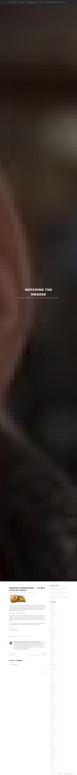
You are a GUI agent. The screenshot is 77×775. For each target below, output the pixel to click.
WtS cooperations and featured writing (55, 2)
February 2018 (52, 771)
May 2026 (52, 606)
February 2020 (52, 728)
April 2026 (52, 608)
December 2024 (53, 631)
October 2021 (52, 689)
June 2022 (52, 674)
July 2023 (51, 654)
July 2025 (51, 617)
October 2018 (52, 755)
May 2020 (52, 722)
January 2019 (52, 749)
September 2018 (53, 757)
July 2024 (51, 639)
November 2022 (53, 670)
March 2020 (52, 726)
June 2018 (52, 763)
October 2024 (52, 635)
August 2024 (52, 637)
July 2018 (51, 761)
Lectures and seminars (31, 2)
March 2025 (52, 625)
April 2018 (52, 767)
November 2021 (53, 687)
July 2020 (51, 718)
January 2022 (52, 683)
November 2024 (53, 633)
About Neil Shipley (13, 2)
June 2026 (52, 604)
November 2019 (53, 734)
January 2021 (52, 707)
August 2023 (52, 652)
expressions (14, 636)
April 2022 (52, 678)
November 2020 (53, 711)
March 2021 (52, 703)
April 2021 (51, 701)
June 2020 (52, 720)
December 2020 (53, 709)
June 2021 (52, 697)
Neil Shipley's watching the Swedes (27, 592)
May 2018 (51, 765)
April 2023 (52, 660)
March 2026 (52, 610)
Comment (42, 671)
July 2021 (51, 695)
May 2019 (51, 742)
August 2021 (52, 693)
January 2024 (52, 648)
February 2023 (52, 664)
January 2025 (52, 629)
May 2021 (51, 699)
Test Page (42, 2)
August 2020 (52, 716)
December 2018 (53, 751)
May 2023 (52, 658)
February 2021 (52, 705)
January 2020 (52, 730)
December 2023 (53, 650)
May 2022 (52, 676)
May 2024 (52, 643)
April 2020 (52, 724)
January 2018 (52, 773)
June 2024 (52, 641)
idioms (18, 636)
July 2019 (51, 738)
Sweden (25, 636)
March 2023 (52, 662)
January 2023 (52, 666)
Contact (22, 2)
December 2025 (53, 613)
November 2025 (53, 615)
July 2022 (51, 672)
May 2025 (52, 621)
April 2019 (51, 744)
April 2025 (52, 623)
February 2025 (52, 627)
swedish (28, 636)
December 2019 (53, 732)
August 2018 (52, 759)
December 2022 (53, 668)
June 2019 (52, 740)
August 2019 (52, 736)
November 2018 (53, 753)
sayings (21, 636)
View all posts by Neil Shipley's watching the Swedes (23, 649)
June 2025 (52, 619)
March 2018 (52, 769)
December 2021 (53, 685)
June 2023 (52, 656)
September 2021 (53, 691)
